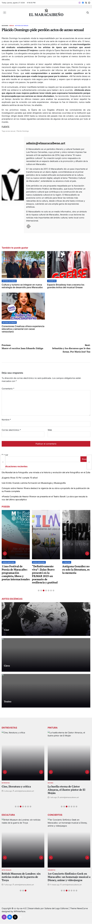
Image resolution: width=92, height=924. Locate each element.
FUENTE (5, 126)
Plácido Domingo (22, 131)
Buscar (85, 459)
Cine (6, 629)
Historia (50, 783)
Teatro (7, 701)
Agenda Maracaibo (9, 562)
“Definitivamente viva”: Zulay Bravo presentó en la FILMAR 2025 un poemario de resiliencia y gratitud (44, 574)
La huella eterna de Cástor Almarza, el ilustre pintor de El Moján (66, 790)
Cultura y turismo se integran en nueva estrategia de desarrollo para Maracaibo (22, 286)
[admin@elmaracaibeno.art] (13, 185)
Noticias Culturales (21, 25)
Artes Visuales (6, 870)
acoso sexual (10, 131)
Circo (7, 665)
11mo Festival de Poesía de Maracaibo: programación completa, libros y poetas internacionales (16, 572)
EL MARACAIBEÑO (46, 15)
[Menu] (5, 12)
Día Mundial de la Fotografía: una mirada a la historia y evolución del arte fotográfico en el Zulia (46, 472)
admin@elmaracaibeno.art (45, 143)
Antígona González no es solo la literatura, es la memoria (76, 569)
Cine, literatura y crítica (16, 786)
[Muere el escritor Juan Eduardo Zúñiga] (2, 462)
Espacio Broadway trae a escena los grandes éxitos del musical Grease (65, 286)
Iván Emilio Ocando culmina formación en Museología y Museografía (34, 483)
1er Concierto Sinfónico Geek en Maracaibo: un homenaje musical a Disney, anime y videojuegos (69, 877)
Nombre (6, 419)
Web (50, 430)
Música (11, 25)
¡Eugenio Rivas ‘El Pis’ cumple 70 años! (20, 478)
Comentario (8, 388)
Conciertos (52, 281)
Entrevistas (6, 783)
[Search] (87, 12)
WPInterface (19, 911)
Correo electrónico (11, 430)
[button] (38, 590)
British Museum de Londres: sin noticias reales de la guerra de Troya (21, 877)
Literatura (66, 562)
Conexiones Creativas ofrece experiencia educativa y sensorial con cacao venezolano (23, 329)
